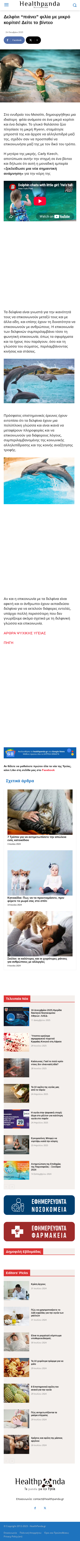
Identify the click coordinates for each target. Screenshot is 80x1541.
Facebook (48, 770)
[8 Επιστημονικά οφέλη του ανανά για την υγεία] (16, 1393)
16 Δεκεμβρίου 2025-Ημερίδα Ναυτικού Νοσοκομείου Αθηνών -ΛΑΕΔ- (46, 1013)
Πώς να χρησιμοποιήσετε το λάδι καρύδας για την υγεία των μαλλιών (47, 1313)
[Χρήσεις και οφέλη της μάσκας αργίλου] (16, 1444)
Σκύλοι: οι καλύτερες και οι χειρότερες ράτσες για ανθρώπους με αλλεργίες (37, 960)
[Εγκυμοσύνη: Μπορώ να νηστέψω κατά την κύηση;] (16, 1144)
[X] (45, 1508)
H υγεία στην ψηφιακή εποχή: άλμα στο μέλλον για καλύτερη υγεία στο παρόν (47, 1115)
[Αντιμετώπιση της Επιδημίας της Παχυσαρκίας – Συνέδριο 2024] (16, 1170)
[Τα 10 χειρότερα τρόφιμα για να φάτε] (16, 1367)
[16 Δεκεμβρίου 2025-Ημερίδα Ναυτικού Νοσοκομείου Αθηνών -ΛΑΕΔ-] (16, 1016)
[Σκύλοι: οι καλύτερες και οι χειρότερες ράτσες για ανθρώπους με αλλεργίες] (40, 933)
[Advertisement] (40, 269)
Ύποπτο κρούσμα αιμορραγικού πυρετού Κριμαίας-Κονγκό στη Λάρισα (46, 1039)
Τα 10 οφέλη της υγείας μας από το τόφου (45, 1088)
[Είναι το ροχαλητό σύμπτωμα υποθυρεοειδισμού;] (16, 1341)
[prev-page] (6, 1187)
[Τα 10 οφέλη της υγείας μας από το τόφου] (16, 1093)
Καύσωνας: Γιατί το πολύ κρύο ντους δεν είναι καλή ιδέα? (47, 1063)
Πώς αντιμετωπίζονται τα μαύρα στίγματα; (44, 1414)
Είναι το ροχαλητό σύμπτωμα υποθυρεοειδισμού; (46, 1337)
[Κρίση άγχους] (16, 1290)
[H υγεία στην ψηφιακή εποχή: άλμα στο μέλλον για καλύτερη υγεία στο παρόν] (16, 1119)
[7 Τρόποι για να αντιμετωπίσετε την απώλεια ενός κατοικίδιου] (40, 812)
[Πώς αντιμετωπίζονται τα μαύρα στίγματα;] (16, 1418)
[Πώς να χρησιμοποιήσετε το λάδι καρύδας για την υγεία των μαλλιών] (16, 1316)
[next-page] (12, 1187)
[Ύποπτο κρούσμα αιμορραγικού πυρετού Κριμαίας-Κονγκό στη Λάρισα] (16, 1042)
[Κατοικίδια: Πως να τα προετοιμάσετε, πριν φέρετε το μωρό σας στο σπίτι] (40, 873)
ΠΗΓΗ (8, 643)
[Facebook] (35, 1508)
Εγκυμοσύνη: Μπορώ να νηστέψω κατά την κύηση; (44, 1140)
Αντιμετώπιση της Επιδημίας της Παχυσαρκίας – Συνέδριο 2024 (46, 1167)
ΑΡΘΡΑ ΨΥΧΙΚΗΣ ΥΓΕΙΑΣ (25, 633)
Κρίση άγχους (38, 1284)
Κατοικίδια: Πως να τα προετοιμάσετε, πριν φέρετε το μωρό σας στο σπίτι (35, 899)
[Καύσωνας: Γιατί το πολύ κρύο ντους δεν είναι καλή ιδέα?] (16, 1067)
